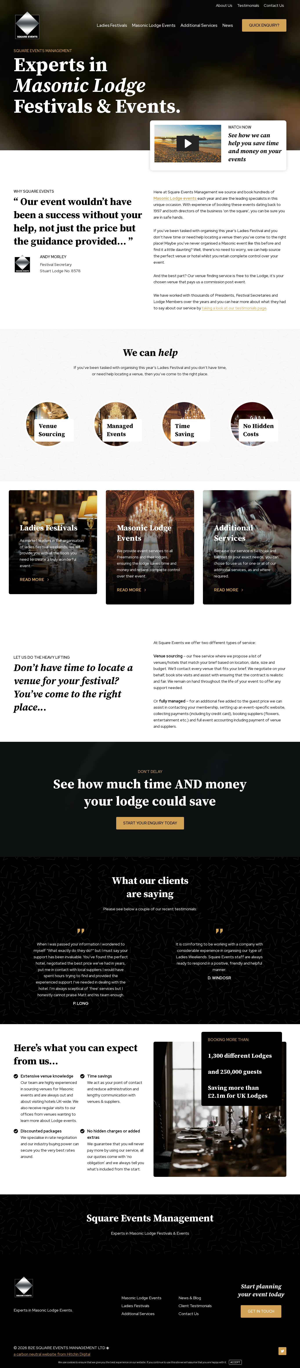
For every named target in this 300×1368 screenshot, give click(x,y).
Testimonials (248, 5)
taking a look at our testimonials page (234, 307)
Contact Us (274, 5)
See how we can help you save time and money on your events (255, 147)
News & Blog (190, 1297)
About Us (224, 5)
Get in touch (261, 1311)
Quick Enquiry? (264, 25)
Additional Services (199, 25)
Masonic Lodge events (175, 198)
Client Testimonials (195, 1305)
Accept (235, 1362)
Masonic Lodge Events (153, 25)
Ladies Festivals (112, 25)
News (227, 25)
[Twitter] (282, 1351)
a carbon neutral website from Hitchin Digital (52, 1354)
